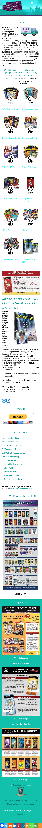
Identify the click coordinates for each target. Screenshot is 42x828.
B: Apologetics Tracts (10, 442)
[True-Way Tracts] (7, 9)
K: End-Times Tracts (10, 475)
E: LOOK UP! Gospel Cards (13, 453)
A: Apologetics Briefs (10, 438)
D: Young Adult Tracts (11, 449)
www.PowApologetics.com (21, 489)
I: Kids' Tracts (7, 468)
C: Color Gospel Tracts (11, 445)
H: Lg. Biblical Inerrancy (12, 464)
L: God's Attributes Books (12, 479)
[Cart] (31, 3)
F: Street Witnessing (10, 457)
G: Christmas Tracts (10, 460)
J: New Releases (9, 472)
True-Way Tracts (19, 785)
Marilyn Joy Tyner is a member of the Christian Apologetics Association (21, 802)
